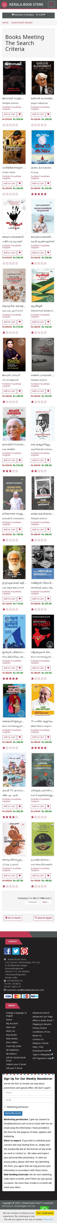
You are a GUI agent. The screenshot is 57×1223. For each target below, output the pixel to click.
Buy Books (11, 1035)
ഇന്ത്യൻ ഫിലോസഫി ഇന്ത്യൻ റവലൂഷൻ (25, 652)
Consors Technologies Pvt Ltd (20, 1206)
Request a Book (40, 1043)
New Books (12, 1039)
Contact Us (38, 1039)
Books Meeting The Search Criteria (24, 44)
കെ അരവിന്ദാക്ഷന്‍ (41, 864)
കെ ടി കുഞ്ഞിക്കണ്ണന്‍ (43, 795)
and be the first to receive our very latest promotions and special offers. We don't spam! (28, 1083)
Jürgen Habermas (39, 103)
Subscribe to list (13, 1113)
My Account (12, 1023)
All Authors (11, 1054)
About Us (37, 1036)
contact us (21, 1153)
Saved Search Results (22, 23)
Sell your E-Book (14, 1068)
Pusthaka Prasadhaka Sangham (11, 108)
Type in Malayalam (42, 1054)
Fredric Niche (8, 172)
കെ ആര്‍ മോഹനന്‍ (13, 588)
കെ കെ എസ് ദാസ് (12, 311)
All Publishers (12, 1050)
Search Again (44, 918)
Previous (32, 902)
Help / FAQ (38, 1047)
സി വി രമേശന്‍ (10, 380)
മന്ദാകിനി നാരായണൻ (15, 444)
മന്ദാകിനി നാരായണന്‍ (14, 518)
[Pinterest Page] (25, 954)
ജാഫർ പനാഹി (11, 375)
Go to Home (14, 918)
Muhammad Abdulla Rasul (44, 311)
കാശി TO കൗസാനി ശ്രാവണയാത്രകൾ (25, 790)
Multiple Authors (10, 103)
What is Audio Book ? (43, 1020)
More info (48, 1219)
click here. (30, 1162)
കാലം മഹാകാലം (41, 167)
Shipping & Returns (42, 1024)
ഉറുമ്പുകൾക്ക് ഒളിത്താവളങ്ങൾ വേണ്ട (25, 583)
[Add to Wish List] (19, 114)
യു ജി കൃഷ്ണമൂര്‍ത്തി (42, 241)
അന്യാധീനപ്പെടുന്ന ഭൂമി (16, 859)
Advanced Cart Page (43, 1017)
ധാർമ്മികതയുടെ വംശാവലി (19, 167)
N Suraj (34, 172)
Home (5, 23)
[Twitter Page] (16, 954)
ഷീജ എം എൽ (10, 795)
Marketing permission (17, 1107)
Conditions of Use (41, 1032)
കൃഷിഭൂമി (36, 306)
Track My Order (13, 1046)
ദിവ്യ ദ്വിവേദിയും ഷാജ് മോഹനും (19, 657)
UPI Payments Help (42, 1058)
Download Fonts (41, 1051)
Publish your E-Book (16, 1064)
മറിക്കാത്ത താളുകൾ (15, 513)
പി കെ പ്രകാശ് (10, 864)
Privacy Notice (40, 1028)
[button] (28, 15)
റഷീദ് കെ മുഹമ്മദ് (12, 241)
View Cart (11, 1027)
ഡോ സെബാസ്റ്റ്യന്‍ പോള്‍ (16, 726)
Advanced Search (41, 1013)
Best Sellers (12, 1042)
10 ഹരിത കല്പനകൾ (43, 721)
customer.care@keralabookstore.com (25, 990)
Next (45, 902)
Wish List (10, 1031)
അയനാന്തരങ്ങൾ (13, 237)
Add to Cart (9, 114)
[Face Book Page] (8, 954)
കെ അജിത (8, 449)
